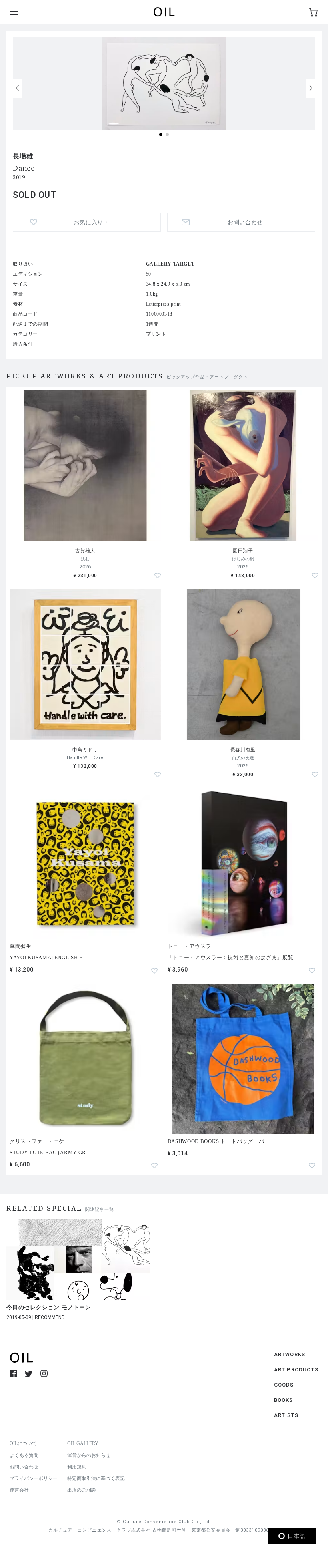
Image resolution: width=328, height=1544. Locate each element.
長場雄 (23, 156)
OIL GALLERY (82, 1443)
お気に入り (91, 222)
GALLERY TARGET (170, 264)
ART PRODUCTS (296, 1370)
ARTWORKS (290, 1354)
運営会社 (19, 1490)
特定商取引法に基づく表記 (96, 1478)
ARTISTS (286, 1415)
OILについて (23, 1443)
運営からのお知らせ (88, 1455)
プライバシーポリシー (34, 1478)
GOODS (284, 1385)
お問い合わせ (24, 1467)
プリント (156, 334)
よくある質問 (24, 1455)
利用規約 (76, 1467)
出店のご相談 (81, 1490)
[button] (311, 88)
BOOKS (283, 1400)
